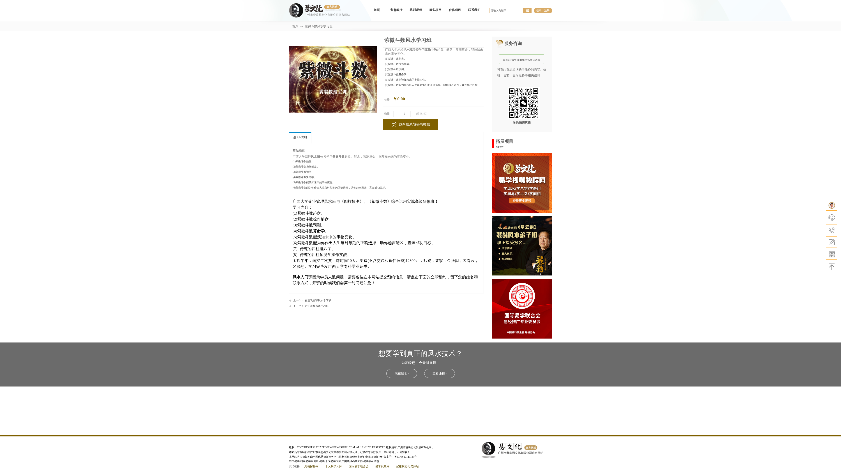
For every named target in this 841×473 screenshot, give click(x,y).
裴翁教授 (396, 10)
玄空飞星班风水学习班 (312, 300)
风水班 (330, 201)
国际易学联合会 (359, 466)
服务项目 (435, 10)
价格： (388, 99)
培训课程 (416, 10)
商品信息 (300, 137)
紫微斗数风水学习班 (318, 26)
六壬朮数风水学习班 (311, 305)
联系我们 (474, 10)
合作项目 (455, 10)
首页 (377, 10)
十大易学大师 (333, 466)
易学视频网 (382, 466)
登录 (539, 10)
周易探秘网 (311, 466)
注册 (546, 10)
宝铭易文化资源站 (407, 466)
